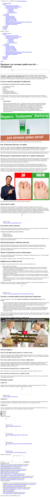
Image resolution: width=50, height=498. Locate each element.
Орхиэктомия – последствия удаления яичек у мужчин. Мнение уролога (17, 477)
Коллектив (5, 26)
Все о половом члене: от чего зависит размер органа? (12, 474)
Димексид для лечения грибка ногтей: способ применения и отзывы (18, 293)
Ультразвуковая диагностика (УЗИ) (13, 6)
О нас (7, 25)
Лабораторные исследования (12, 5)
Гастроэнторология (12, 12)
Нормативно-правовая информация (14, 23)
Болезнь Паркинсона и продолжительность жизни (14, 486)
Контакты (5, 27)
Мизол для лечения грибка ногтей (13, 426)
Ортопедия (10, 10)
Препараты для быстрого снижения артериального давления (14, 465)
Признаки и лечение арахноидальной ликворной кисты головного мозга (19, 484)
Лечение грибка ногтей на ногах (10, 396)
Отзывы (5, 28)
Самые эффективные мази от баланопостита (10, 467)
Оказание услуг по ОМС (11, 20)
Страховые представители (11, 24)
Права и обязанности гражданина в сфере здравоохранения (19, 21)
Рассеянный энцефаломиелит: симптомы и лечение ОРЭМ (16, 488)
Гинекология (11, 11)
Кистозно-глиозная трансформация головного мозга (12, 479)
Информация (6, 14)
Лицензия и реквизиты (11, 18)
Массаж (7, 13)
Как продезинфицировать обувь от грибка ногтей (17, 434)
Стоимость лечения (10, 16)
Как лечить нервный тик (8, 491)
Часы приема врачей (10, 17)
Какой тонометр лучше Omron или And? (9, 472)
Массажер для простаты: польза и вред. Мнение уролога (13, 470)
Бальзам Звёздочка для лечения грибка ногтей (16, 452)
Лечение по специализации (12, 7)
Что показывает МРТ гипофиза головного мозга (14, 493)
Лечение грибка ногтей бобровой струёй (12, 222)
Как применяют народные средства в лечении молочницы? (19, 443)
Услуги (4, 4)
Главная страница (7, 3)
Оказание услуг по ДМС (11, 19)
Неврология (11, 9)
